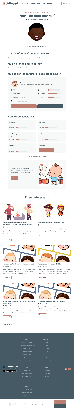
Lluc (47, 351)
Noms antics (27, 370)
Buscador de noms (27, 342)
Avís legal (26, 396)
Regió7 (47, 377)
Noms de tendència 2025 (26, 361)
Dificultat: (11, 128)
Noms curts (27, 358)
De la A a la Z (47, 361)
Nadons (36, 12)
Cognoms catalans (27, 351)
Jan (47, 355)
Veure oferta (58, 402)
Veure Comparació (60, 406)
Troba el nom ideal (29, 12)
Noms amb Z (26, 364)
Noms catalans (27, 348)
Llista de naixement (27, 376)
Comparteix (49, 106)
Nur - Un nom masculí (44, 12)
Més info (14, 178)
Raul (47, 342)
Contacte (49, 3)
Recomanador (66, 3)
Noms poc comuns (27, 373)
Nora (19, 101)
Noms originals (27, 355)
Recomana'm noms (23, 106)
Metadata (47, 370)
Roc (47, 358)
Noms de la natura (27, 367)
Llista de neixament (35, 3)
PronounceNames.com (46, 150)
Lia (47, 345)
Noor (23, 101)
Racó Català (47, 374)
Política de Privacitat (27, 389)
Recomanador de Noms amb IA (27, 345)
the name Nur (37, 157)
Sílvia (47, 348)
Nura (26, 101)
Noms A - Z (25, 3)
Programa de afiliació (26, 393)
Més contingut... (8, 325)
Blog (44, 3)
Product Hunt (47, 380)
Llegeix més (7, 240)
